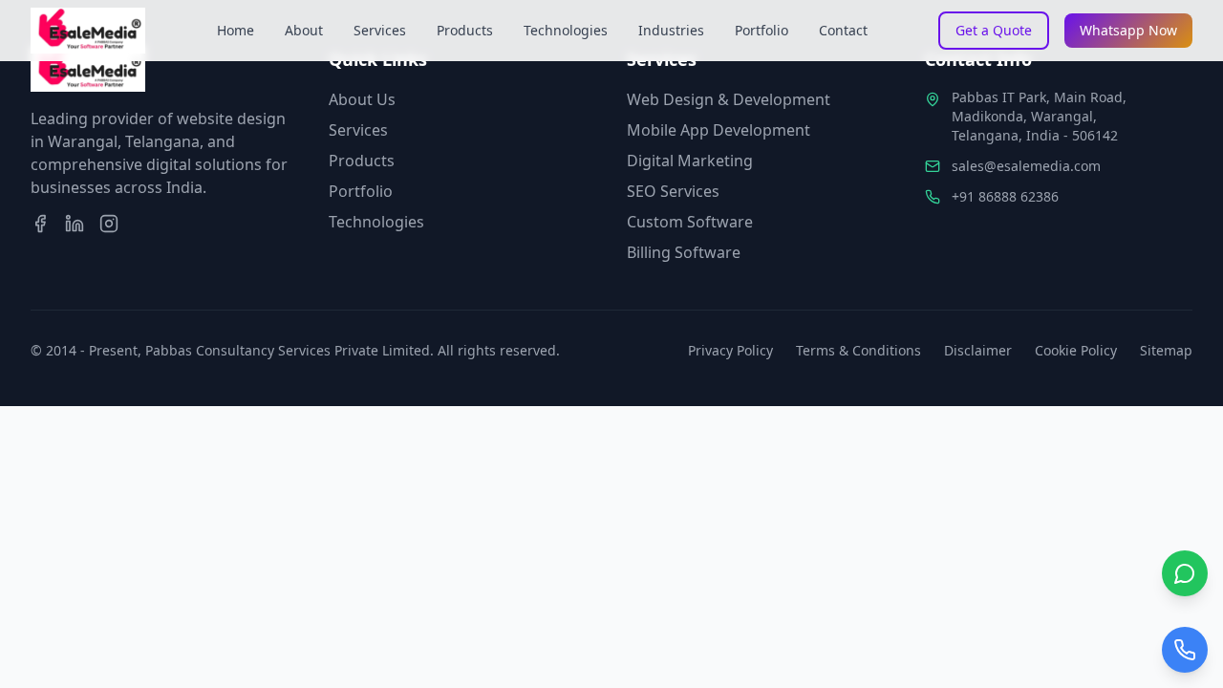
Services (380, 30)
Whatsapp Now (1128, 30)
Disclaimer (978, 350)
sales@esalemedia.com (1026, 166)
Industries (671, 30)
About (304, 30)
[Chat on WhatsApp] (1185, 573)
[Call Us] (1185, 650)
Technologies (566, 30)
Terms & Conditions (858, 350)
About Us (362, 99)
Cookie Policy (1076, 350)
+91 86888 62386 (1005, 196)
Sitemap (1166, 350)
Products (465, 30)
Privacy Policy (730, 350)
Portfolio (761, 30)
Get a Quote (993, 30)
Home (235, 30)
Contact (843, 30)
